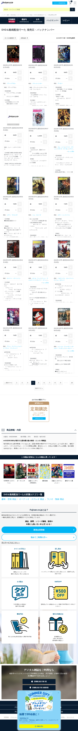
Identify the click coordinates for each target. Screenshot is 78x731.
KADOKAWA (13, 436)
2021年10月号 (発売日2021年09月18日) (63, 329)
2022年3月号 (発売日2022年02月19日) (13, 261)
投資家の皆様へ (61, 717)
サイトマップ (70, 717)
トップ (3, 15)
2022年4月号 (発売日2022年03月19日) (64, 198)
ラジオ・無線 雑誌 (55, 499)
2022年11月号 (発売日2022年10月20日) (37, 66)
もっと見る (71, 151)
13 (72, 382)
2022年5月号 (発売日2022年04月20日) (38, 198)
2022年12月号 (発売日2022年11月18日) (12, 66)
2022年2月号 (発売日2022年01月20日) (38, 261)
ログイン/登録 (60, 3)
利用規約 (6, 717)
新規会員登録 (39, 530)
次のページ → (39, 388)
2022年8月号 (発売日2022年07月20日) (38, 130)
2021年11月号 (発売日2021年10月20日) (37, 329)
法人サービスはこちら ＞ (11, 542)
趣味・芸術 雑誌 (11, 15)
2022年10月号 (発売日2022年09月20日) (63, 66)
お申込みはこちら (39, 418)
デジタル (7, 78)
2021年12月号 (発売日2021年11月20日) (12, 329)
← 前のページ (8, 382)
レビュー (66, 20)
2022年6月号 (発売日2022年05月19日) (13, 198)
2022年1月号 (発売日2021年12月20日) (64, 261)
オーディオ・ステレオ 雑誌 (24, 15)
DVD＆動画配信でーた (40, 15)
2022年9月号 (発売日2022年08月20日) (13, 129)
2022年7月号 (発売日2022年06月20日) (64, 130)
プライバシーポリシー (16, 717)
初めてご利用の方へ (39, 537)
